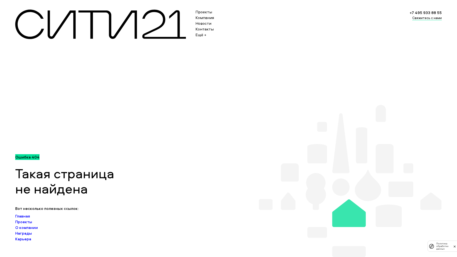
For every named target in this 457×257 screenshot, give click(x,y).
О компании (26, 227)
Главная (22, 216)
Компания (204, 17)
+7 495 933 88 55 (426, 12)
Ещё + (200, 34)
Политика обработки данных (442, 246)
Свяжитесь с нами (427, 17)
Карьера (23, 239)
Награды (23, 233)
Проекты (203, 12)
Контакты (204, 29)
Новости (203, 23)
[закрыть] (455, 246)
